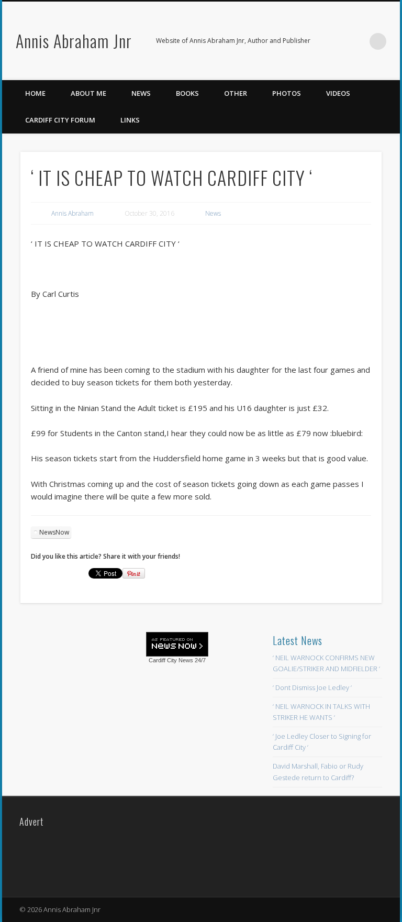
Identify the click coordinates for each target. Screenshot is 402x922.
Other (235, 93)
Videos (338, 93)
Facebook (335, 41)
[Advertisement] (97, 708)
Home (35, 93)
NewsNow (54, 532)
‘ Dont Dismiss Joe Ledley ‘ (312, 687)
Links (130, 120)
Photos (286, 93)
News (141, 93)
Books (187, 93)
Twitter (356, 41)
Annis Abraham (72, 213)
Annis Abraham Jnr (74, 40)
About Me (88, 93)
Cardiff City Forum (60, 120)
